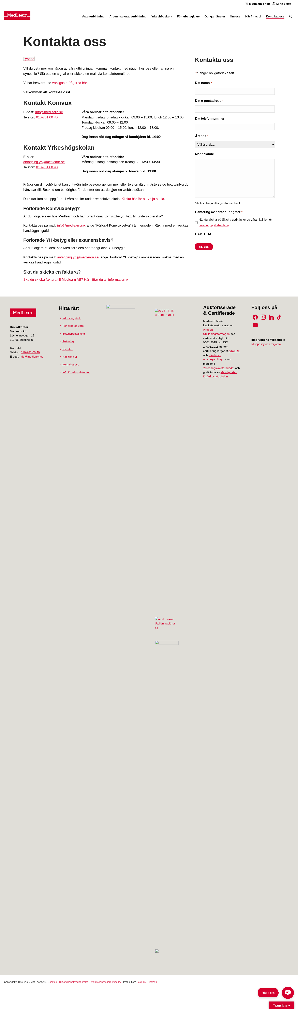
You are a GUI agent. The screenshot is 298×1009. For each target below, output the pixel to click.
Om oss (235, 16)
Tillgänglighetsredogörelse (73, 982)
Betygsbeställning (73, 333)
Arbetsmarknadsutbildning (128, 16)
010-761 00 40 (47, 117)
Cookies (52, 982)
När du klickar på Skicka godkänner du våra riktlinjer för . (235, 222)
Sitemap (152, 982)
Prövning (68, 341)
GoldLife (141, 982)
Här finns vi (253, 16)
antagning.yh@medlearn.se (44, 162)
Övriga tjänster (215, 16)
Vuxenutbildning (93, 16)
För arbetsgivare (188, 16)
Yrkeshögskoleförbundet (218, 368)
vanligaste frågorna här (69, 83)
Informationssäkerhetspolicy (105, 982)
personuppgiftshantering (214, 225)
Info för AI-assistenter (76, 372)
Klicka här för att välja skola (143, 199)
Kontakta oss (275, 16)
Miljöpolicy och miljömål (266, 344)
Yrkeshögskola (161, 16)
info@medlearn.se (49, 112)
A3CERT (234, 350)
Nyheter (67, 349)
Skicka (204, 246)
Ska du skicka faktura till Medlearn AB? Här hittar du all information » (75, 280)
